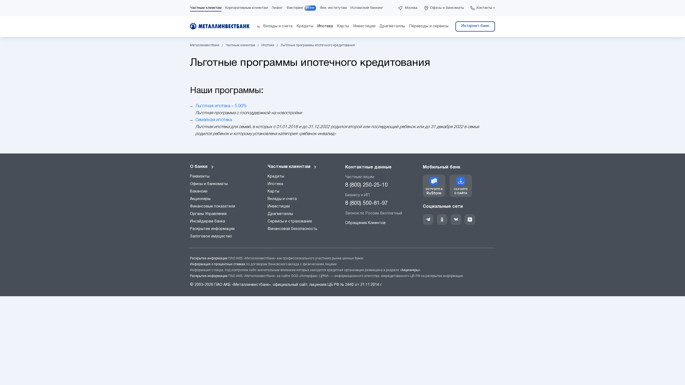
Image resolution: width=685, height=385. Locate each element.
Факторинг (294, 8)
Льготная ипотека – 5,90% (221, 106)
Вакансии (198, 191)
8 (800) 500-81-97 (366, 203)
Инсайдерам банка (207, 221)
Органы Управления (208, 214)
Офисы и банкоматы (447, 8)
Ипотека (275, 184)
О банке (199, 167)
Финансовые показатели (212, 206)
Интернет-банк (475, 26)
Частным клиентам (206, 8)
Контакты (484, 8)
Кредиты (276, 176)
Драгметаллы (280, 214)
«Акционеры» (410, 270)
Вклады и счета (282, 199)
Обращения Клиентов (365, 223)
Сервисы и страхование (290, 221)
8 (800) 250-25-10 (366, 185)
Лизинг (277, 8)
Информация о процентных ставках (217, 264)
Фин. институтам (333, 8)
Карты (273, 191)
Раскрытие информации (212, 229)
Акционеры (200, 199)
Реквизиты (200, 176)
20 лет (310, 8)
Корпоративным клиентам (246, 8)
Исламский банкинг (367, 8)
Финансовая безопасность (292, 229)
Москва (411, 8)
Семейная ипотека (213, 120)
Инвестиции (279, 206)
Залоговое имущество (211, 236)
